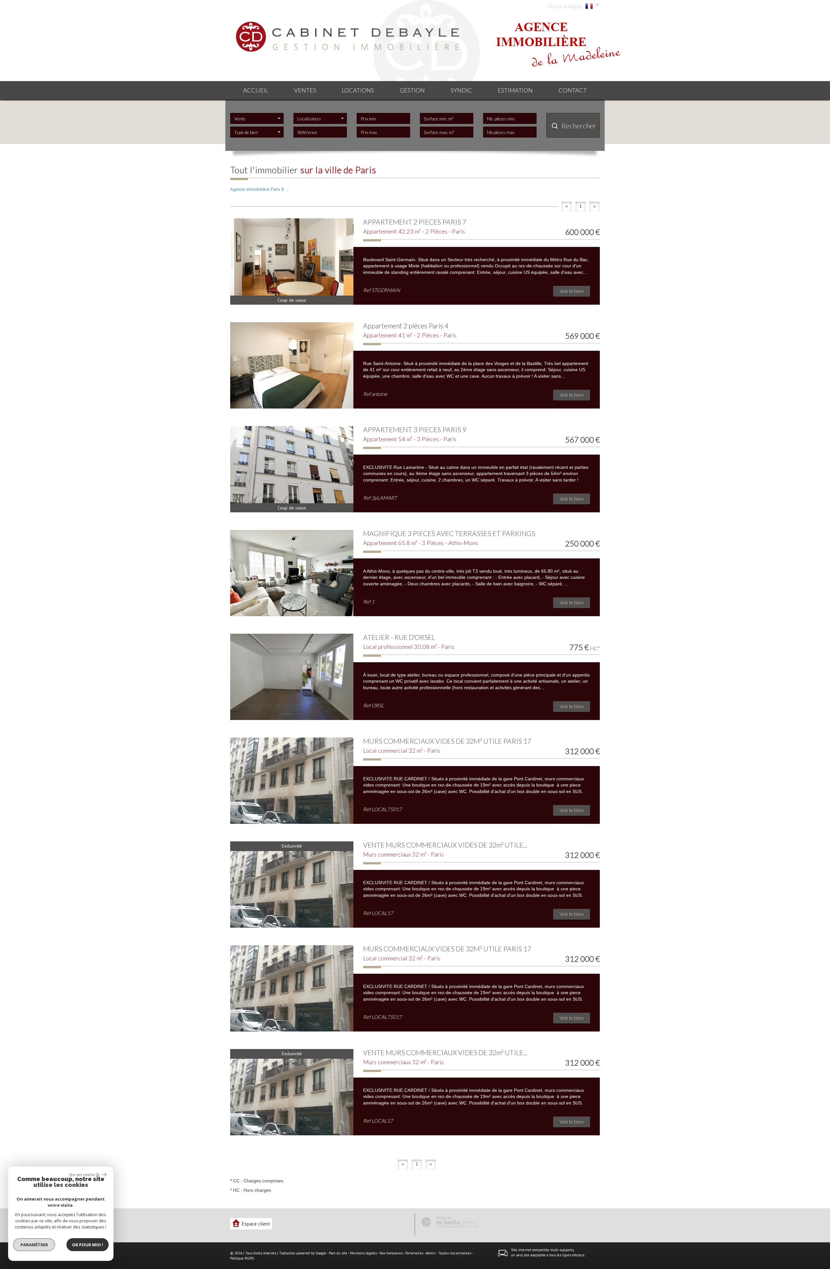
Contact (573, 90)
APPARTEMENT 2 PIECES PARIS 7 (414, 222)
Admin (431, 1253)
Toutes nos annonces (454, 1253)
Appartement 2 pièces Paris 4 (405, 326)
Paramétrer (34, 1245)
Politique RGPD (242, 1258)
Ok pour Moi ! (87, 1245)
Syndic (461, 90)
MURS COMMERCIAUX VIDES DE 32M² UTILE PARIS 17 (447, 741)
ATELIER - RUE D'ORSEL (399, 637)
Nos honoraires (391, 1253)
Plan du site (338, 1253)
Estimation (515, 90)
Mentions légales (363, 1253)
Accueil (255, 90)
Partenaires (414, 1253)
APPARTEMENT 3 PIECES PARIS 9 (414, 429)
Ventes (305, 90)
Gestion (412, 90)
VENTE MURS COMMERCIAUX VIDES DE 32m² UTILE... (445, 845)
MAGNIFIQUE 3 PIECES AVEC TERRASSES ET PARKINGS (449, 533)
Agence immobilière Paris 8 (257, 189)
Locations (358, 90)
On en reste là (84, 1174)
